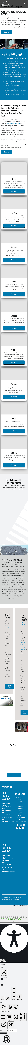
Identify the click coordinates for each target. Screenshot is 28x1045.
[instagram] (20, 828)
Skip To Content (4, 1030)
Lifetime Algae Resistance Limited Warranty (23, 646)
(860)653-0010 (8, 817)
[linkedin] (23, 828)
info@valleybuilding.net (8, 821)
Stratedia (14, 901)
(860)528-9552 (8, 867)
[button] (0, 923)
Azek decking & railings (11, 127)
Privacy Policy (15, 899)
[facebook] (17, 828)
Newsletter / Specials (20, 821)
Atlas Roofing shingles (23, 624)
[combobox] (14, 914)
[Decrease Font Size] (2, 967)
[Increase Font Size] (2, 961)
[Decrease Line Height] (2, 985)
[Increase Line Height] (2, 979)
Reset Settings (3, 1033)
